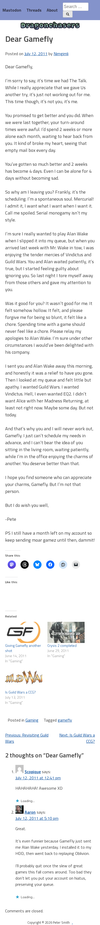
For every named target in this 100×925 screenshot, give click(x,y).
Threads (34, 10)
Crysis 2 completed (62, 645)
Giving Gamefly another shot (23, 648)
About (52, 10)
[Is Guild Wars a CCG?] (23, 679)
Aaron (30, 812)
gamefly (65, 720)
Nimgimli (61, 54)
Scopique (33, 772)
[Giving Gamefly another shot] (23, 632)
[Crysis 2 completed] (66, 632)
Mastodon (12, 10)
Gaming (31, 720)
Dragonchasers (50, 26)
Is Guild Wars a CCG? (20, 692)
